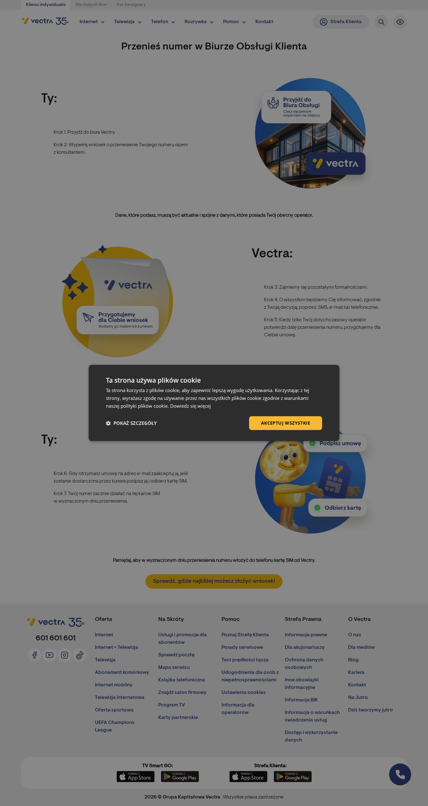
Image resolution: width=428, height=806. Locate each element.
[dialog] (214, 403)
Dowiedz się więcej (190, 406)
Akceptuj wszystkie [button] (285, 423)
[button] (131, 423)
